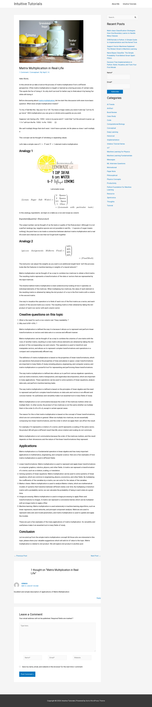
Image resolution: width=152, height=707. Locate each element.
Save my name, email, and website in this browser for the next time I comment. (52, 667)
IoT (108, 148)
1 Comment (23, 72)
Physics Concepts (114, 179)
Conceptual (34, 72)
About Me (115, 4)
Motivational (112, 167)
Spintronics (111, 198)
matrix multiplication (47, 100)
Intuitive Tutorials (28, 4)
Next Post (96, 556)
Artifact (110, 108)
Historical (110, 136)
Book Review (112, 112)
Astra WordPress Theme (95, 701)
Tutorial (110, 205)
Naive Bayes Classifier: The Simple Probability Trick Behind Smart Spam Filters (121, 55)
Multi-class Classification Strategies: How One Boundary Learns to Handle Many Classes (121, 33)
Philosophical (112, 175)
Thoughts (110, 202)
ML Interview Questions (116, 163)
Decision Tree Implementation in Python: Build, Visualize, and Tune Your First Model (121, 64)
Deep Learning (112, 132)
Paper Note (111, 171)
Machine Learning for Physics (118, 152)
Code (109, 120)
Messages (111, 160)
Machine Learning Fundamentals (119, 156)
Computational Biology (116, 124)
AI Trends (110, 104)
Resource (110, 194)
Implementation (113, 140)
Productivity (111, 183)
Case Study (111, 116)
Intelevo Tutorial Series (116, 144)
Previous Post (20, 556)
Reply (99, 598)
